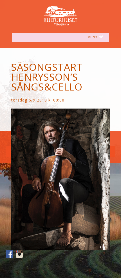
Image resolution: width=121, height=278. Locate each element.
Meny (98, 37)
